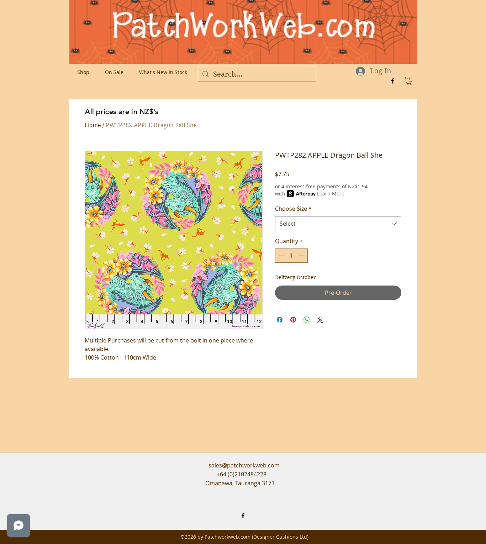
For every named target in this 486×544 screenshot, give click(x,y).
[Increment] (302, 255)
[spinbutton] (291, 255)
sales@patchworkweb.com (244, 465)
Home (93, 125)
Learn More (330, 193)
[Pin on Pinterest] (293, 319)
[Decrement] (281, 255)
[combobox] (338, 223)
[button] (409, 81)
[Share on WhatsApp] (306, 319)
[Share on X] (320, 319)
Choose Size (293, 209)
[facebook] (392, 80)
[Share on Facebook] (279, 319)
